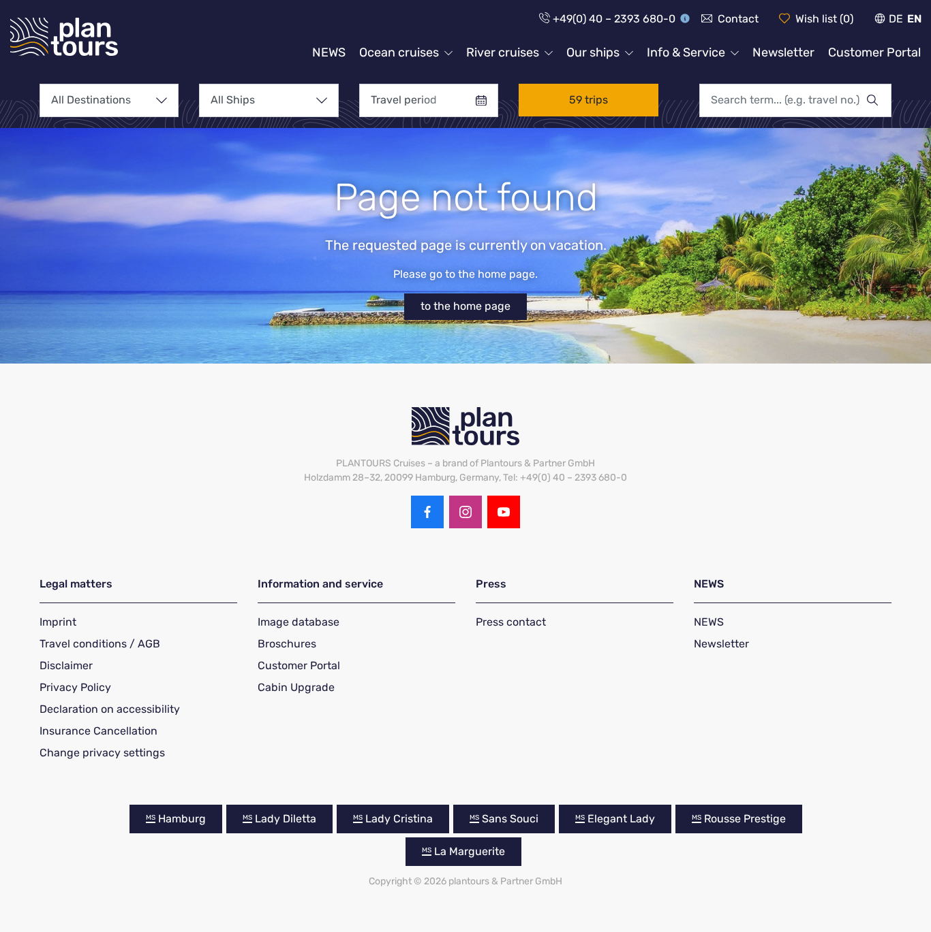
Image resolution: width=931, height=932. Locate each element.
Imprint (58, 621)
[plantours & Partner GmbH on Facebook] (427, 512)
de (896, 18)
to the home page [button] (465, 306)
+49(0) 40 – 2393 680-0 (614, 18)
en (914, 18)
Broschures (287, 643)
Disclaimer (66, 665)
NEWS (329, 52)
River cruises (502, 52)
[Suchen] (878, 100)
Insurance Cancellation (98, 730)
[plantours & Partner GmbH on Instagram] (465, 512)
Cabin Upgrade (296, 687)
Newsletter (783, 52)
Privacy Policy (75, 687)
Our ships (593, 52)
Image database (298, 621)
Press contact (511, 621)
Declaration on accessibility (110, 709)
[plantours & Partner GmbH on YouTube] (503, 512)
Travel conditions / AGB (100, 643)
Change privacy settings (102, 752)
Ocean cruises (399, 52)
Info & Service (686, 52)
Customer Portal (874, 52)
